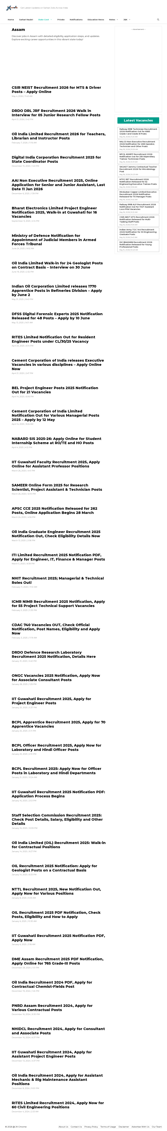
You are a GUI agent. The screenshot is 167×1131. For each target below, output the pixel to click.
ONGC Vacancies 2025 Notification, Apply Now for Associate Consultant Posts (56, 677)
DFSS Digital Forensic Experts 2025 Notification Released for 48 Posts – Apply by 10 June (57, 316)
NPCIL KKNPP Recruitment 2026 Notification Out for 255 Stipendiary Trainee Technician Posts (137, 156)
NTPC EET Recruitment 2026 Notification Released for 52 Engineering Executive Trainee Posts (138, 181)
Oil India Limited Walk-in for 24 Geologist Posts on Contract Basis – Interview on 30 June (57, 265)
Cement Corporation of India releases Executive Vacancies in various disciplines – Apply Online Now (58, 364)
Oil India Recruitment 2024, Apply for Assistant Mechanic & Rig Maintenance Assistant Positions (57, 1079)
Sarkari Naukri (26, 19)
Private (61, 19)
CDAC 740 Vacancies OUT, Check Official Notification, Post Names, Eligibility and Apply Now (56, 629)
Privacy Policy (91, 1127)
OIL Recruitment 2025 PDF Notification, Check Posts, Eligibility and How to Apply (56, 914)
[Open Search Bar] (158, 20)
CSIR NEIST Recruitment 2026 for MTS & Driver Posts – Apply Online (56, 89)
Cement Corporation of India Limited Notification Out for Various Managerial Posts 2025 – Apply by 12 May (55, 415)
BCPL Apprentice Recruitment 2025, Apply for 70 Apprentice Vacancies (58, 724)
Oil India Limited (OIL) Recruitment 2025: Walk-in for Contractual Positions (59, 845)
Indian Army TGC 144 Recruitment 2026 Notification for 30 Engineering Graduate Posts (138, 232)
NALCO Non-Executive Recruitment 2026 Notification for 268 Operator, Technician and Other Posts (137, 144)
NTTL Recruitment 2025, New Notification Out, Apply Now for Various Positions (56, 891)
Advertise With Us (140, 1127)
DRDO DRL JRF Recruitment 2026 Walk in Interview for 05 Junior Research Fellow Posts (56, 113)
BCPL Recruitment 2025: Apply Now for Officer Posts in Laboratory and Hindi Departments (56, 770)
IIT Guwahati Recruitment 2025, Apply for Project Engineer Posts (51, 701)
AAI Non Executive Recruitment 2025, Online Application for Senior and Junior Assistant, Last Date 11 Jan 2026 (58, 184)
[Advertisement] (58, 64)
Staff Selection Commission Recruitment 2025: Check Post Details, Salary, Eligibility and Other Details (57, 819)
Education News (96, 19)
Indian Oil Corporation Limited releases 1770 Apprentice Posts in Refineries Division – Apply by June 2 (57, 290)
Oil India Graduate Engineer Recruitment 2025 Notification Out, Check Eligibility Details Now (56, 534)
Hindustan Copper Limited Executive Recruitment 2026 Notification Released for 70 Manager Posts (138, 194)
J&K (125, 19)
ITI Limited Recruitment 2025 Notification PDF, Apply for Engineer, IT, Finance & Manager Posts (58, 557)
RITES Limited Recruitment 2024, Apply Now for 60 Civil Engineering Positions (58, 1105)
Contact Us (76, 1127)
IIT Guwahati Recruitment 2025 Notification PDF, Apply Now (58, 938)
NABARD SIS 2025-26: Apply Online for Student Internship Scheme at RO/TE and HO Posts (56, 441)
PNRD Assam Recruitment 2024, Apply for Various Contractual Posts (52, 1007)
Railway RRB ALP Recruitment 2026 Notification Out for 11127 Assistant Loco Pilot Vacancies (138, 206)
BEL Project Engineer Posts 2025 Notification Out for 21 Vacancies (55, 390)
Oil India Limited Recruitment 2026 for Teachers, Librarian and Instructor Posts (59, 136)
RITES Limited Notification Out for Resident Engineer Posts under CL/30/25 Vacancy (53, 339)
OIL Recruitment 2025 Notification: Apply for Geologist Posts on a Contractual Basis (54, 868)
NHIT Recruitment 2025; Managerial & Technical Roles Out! (58, 580)
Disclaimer (124, 1127)
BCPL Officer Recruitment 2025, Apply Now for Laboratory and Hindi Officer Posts (56, 747)
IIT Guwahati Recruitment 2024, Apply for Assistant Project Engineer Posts (52, 1054)
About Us (63, 1127)
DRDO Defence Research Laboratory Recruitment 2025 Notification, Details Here (54, 654)
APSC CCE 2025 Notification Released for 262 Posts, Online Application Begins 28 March (54, 510)
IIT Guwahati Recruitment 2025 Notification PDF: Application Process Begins (58, 794)
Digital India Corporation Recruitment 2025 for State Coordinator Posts (56, 159)
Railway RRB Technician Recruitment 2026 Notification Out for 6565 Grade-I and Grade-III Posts (138, 131)
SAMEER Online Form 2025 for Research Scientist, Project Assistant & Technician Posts (57, 487)
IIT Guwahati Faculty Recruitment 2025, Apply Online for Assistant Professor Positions (56, 464)
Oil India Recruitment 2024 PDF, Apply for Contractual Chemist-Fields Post (52, 984)
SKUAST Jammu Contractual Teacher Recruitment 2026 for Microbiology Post (138, 169)
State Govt (43, 19)
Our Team (157, 1127)
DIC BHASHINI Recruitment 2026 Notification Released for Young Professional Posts (136, 244)
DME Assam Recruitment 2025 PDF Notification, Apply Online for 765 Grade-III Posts (57, 961)
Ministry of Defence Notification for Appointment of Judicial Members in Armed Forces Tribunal (54, 239)
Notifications (76, 19)
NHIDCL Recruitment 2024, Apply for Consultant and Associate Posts (58, 1031)
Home (11, 19)
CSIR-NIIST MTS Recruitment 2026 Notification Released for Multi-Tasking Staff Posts (137, 219)
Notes (112, 19)
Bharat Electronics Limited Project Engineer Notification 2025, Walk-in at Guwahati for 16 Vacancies (54, 212)
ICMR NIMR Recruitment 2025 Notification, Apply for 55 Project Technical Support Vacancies (58, 603)
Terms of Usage (108, 1127)
